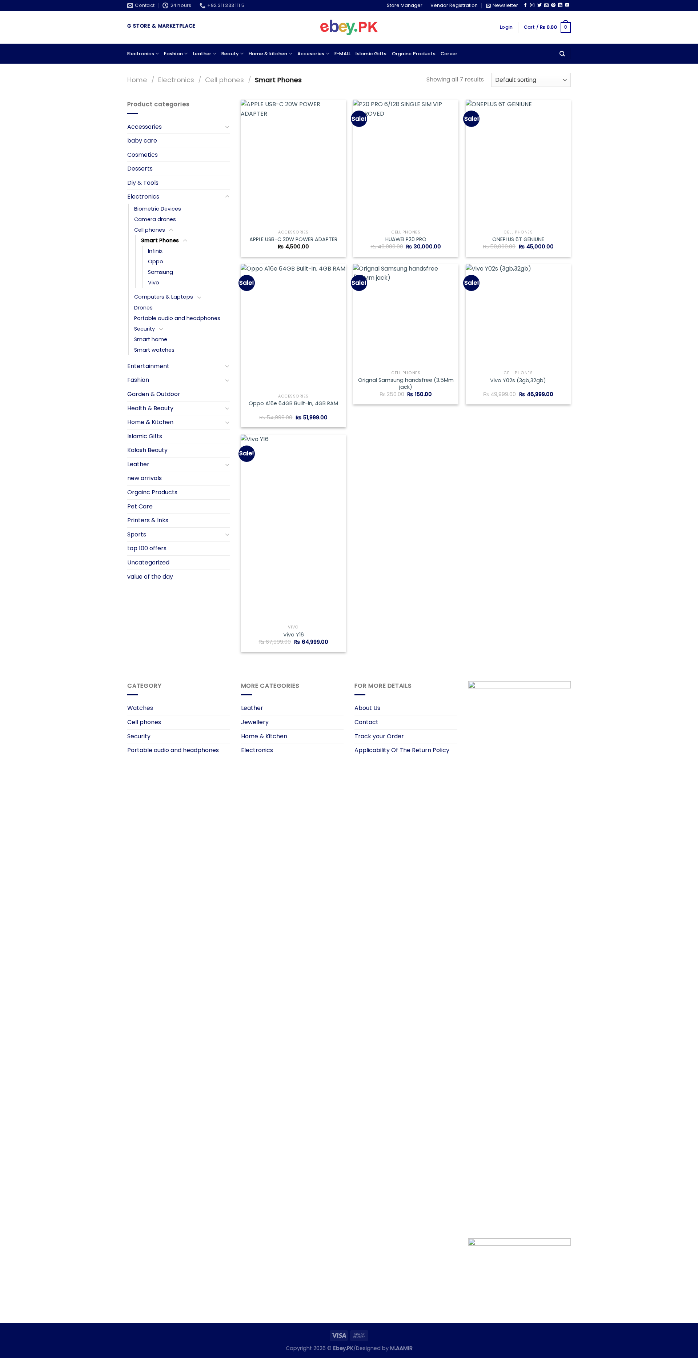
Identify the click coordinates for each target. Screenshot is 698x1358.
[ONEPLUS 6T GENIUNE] (518, 163)
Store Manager (404, 5)
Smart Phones (160, 240)
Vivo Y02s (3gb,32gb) (518, 380)
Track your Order (379, 736)
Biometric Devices (157, 208)
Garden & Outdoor (153, 394)
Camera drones (155, 219)
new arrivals (144, 478)
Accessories (144, 127)
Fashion (173, 54)
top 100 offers (147, 548)
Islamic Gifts (371, 54)
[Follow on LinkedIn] (560, 5)
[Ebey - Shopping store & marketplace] (349, 27)
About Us (367, 708)
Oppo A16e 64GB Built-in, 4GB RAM (293, 403)
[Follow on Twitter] (539, 5)
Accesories (311, 54)
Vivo (153, 282)
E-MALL (342, 54)
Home (137, 79)
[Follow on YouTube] (567, 5)
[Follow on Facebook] (525, 5)
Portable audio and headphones (177, 318)
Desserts (140, 168)
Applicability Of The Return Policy (401, 750)
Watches (140, 708)
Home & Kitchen (150, 422)
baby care (142, 140)
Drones (143, 307)
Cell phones (224, 79)
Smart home (150, 339)
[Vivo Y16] (293, 528)
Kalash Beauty (147, 450)
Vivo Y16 (293, 634)
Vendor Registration (454, 5)
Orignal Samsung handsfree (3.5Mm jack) (406, 383)
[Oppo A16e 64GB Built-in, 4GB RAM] (293, 327)
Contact (366, 722)
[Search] (562, 54)
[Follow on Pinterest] (553, 5)
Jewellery (255, 722)
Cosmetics (142, 155)
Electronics (140, 54)
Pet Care (140, 506)
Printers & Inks (147, 520)
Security (144, 328)
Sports (136, 534)
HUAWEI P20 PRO (405, 239)
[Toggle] (227, 126)
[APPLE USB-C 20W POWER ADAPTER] (293, 163)
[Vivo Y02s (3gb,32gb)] (518, 315)
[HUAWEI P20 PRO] (405, 163)
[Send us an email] (546, 5)
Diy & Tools (143, 183)
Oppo (155, 261)
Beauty (230, 54)
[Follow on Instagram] (532, 5)
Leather (202, 54)
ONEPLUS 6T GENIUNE (518, 239)
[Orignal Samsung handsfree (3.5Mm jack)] (405, 315)
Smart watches (154, 350)
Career (449, 54)
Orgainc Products (414, 54)
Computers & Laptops (163, 296)
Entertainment (148, 366)
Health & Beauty (150, 408)
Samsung (160, 272)
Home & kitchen (268, 54)
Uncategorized (148, 562)
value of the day (150, 576)
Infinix (155, 251)
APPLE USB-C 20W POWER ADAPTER (293, 239)
